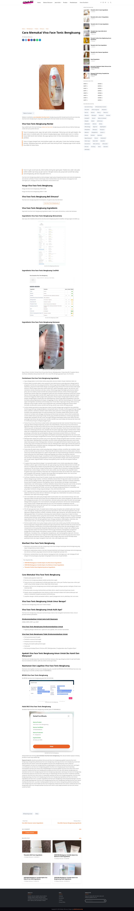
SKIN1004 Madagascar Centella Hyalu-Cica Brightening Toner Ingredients (66, 878)
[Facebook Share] (23, 40)
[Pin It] (29, 40)
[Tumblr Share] (34, 40)
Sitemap (61, 896)
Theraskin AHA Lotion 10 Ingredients (99, 17)
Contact (60, 900)
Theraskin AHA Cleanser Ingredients (99, 52)
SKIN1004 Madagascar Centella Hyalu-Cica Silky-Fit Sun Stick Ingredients (35, 878)
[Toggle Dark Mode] (108, 2)
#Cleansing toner (27, 813)
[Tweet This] (26, 40)
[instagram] (103, 2)
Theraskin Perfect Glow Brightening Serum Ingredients (39, 567)
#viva (37, 813)
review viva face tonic (47, 127)
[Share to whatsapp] (37, 40)
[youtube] (105, 2)
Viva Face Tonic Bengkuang (51, 203)
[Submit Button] (104, 900)
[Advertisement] (51, 16)
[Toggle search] (110, 2)
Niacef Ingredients (95, 59)
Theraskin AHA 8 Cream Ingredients (99, 10)
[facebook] (101, 2)
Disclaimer (61, 898)
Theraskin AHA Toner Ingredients (33, 855)
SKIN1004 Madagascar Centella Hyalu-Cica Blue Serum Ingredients (42, 563)
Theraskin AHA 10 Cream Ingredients (99, 24)
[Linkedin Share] (31, 40)
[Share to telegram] (40, 40)
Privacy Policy (62, 902)
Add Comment (30, 832)
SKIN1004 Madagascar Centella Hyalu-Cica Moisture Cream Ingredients (44, 565)
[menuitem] (39, 2)
